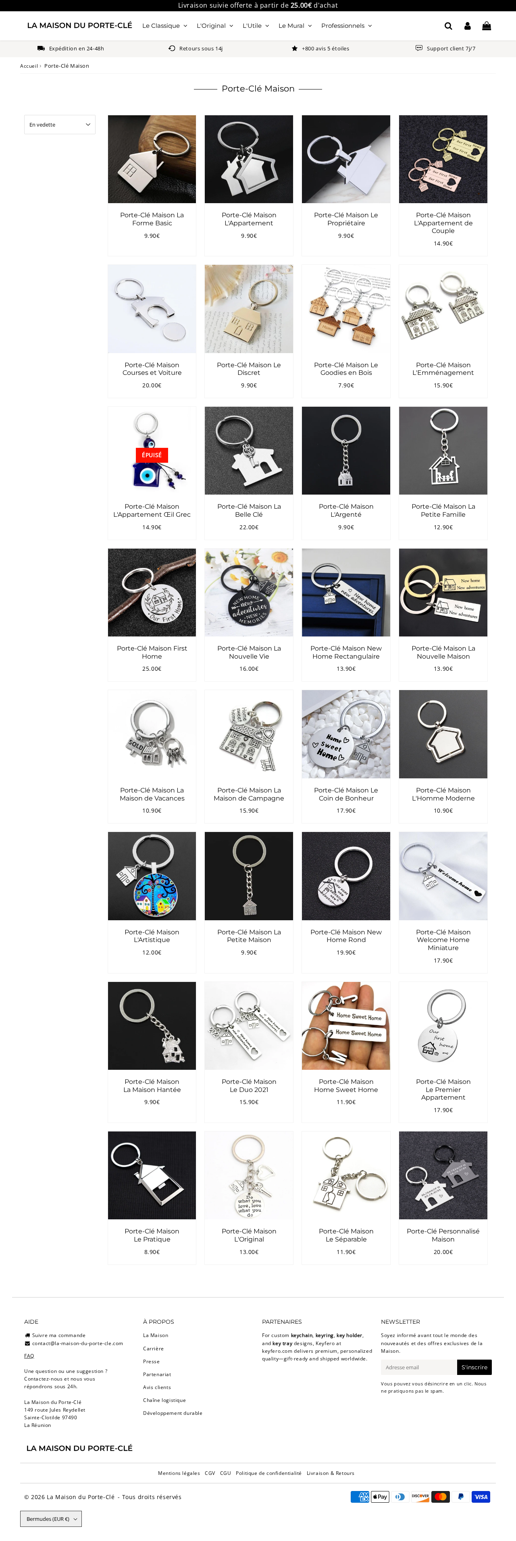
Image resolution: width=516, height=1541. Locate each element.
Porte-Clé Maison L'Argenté (346, 510)
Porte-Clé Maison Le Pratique (152, 1235)
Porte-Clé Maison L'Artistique (152, 936)
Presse (151, 1361)
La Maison (155, 1335)
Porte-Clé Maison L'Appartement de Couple (443, 222)
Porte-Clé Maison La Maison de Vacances (152, 794)
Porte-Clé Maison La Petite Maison (249, 936)
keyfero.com (277, 1351)
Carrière (153, 1348)
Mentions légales (179, 1473)
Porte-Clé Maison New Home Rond (346, 936)
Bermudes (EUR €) (48, 1518)
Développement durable (173, 1413)
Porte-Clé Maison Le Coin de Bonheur (346, 794)
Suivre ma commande (59, 1335)
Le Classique (161, 25)
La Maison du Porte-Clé (80, 1497)
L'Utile (252, 25)
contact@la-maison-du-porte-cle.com (77, 1343)
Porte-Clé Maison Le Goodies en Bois (346, 368)
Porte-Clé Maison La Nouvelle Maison (443, 652)
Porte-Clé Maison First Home (152, 652)
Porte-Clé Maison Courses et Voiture (152, 368)
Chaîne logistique (164, 1400)
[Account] (467, 25)
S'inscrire (474, 1367)
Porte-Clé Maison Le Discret (249, 368)
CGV (210, 1473)
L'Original (211, 25)
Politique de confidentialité (269, 1473)
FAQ (29, 1355)
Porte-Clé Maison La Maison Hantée (152, 1085)
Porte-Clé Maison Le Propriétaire (346, 219)
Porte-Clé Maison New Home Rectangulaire (346, 652)
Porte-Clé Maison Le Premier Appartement (443, 1089)
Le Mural (291, 25)
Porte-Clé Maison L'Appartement (249, 219)
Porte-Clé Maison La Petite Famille (443, 510)
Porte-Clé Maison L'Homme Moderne (443, 794)
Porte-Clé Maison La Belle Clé (249, 510)
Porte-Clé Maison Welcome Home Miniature (443, 939)
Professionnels (342, 25)
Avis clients (157, 1387)
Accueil (29, 65)
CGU (225, 1473)
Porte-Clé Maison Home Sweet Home (346, 1085)
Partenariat (157, 1374)
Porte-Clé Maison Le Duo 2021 (249, 1085)
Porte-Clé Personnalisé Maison (443, 1235)
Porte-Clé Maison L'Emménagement (443, 368)
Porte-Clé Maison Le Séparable (346, 1235)
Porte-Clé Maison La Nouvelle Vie (249, 652)
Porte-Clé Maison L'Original (249, 1235)
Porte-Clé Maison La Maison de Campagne (249, 794)
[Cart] (486, 25)
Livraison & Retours (331, 1473)
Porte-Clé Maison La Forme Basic (152, 219)
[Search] (448, 25)
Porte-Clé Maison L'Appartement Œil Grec (152, 510)
